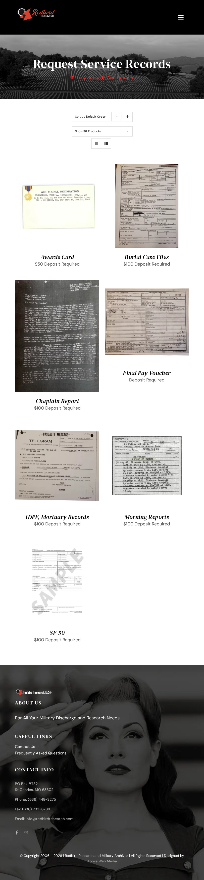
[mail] (26, 832)
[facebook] (17, 832)
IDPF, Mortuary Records (57, 517)
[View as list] (106, 143)
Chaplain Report (57, 401)
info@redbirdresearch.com (49, 818)
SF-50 (57, 633)
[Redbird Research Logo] (36, 7)
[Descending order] (128, 117)
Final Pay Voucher (146, 373)
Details (28, 209)
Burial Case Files (147, 257)
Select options (53, 205)
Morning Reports (147, 517)
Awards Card (57, 257)
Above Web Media (102, 861)
